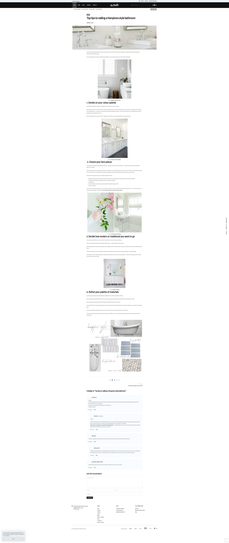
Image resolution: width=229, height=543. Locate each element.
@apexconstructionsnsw (116, 100)
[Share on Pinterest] (116, 380)
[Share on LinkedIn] (114, 380)
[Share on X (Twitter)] (112, 380)
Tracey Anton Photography (116, 159)
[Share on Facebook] (110, 380)
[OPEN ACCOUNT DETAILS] (156, 5)
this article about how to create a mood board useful (112, 190)
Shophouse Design (116, 289)
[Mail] (119, 380)
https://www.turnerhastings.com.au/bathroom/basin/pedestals (101, 425)
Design (88, 14)
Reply (95, 409)
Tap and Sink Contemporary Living (97, 461)
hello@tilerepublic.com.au (78, 507)
